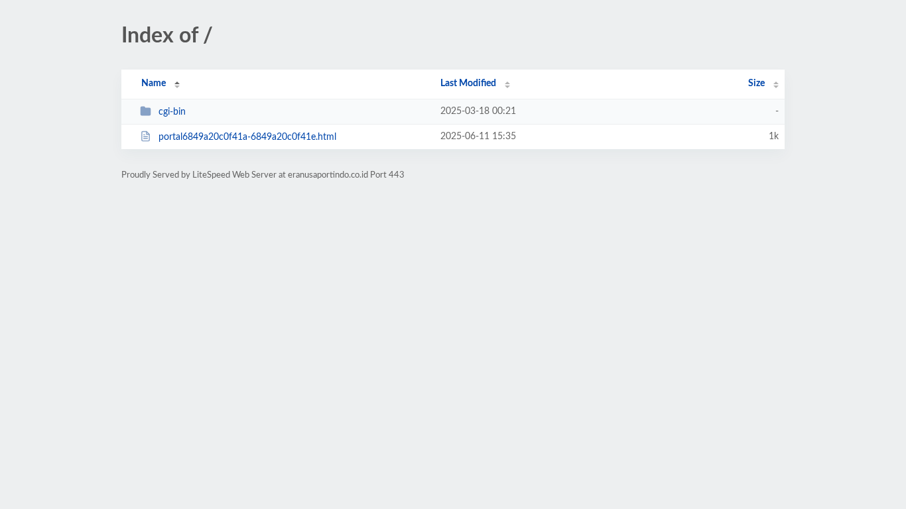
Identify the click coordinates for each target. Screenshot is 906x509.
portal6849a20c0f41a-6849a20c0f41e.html (247, 137)
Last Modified (468, 83)
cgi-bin (172, 112)
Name (153, 83)
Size (756, 83)
